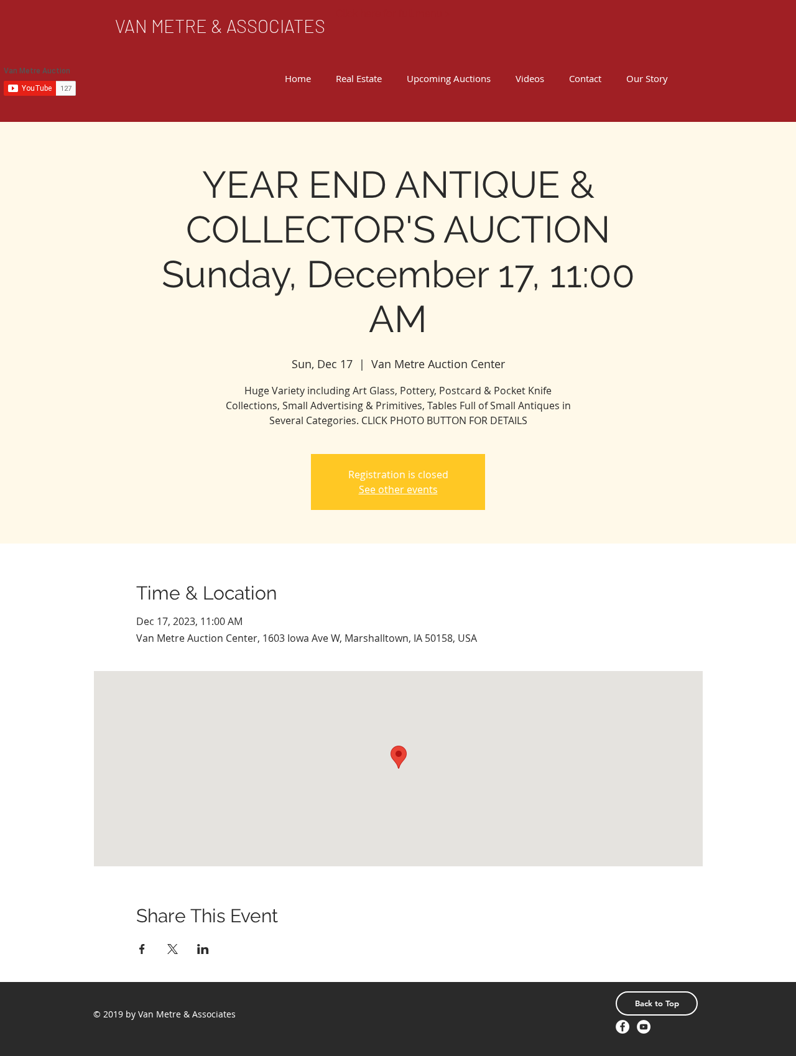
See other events (398, 489)
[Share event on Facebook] (142, 949)
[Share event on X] (172, 949)
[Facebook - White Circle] (622, 1027)
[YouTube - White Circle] (643, 1027)
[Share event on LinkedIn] (203, 949)
